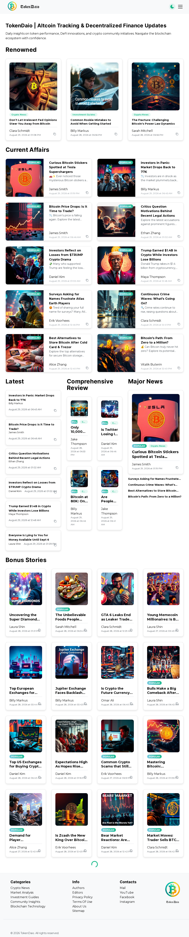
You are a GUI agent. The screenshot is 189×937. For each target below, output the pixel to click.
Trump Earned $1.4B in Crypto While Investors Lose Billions (159, 255)
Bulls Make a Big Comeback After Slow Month (161, 690)
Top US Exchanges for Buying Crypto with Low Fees (25, 764)
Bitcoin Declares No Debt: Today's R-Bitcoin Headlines (162, 911)
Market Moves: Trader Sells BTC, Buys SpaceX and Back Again (162, 837)
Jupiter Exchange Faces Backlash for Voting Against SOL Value (71, 690)
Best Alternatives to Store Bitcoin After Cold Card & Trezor (68, 342)
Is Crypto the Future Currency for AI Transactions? (115, 690)
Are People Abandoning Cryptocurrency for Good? (109, 499)
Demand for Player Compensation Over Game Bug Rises (23, 837)
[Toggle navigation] (180, 7)
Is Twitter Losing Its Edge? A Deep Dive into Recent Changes (109, 432)
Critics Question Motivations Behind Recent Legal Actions (158, 211)
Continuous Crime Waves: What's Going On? (158, 298)
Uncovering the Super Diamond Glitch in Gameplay (23, 617)
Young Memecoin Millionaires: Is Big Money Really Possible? (163, 617)
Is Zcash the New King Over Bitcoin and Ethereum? (71, 837)
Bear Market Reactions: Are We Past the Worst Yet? (114, 837)
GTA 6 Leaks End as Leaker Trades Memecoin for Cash (116, 617)
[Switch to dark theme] (172, 7)
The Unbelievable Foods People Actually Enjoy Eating (70, 617)
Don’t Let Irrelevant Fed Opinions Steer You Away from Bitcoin (33, 121)
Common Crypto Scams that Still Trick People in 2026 (115, 764)
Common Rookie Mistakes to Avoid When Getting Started (91, 121)
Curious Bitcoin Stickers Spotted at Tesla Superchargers (68, 167)
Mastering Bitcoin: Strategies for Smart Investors (161, 764)
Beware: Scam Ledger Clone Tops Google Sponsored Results (68, 911)
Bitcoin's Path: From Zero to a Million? (154, 496)
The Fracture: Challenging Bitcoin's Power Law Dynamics (153, 121)
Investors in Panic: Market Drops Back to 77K (158, 167)
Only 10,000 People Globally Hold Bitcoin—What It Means (79, 429)
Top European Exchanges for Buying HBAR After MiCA (22, 690)
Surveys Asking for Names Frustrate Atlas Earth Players (66, 298)
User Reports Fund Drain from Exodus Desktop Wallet (117, 911)
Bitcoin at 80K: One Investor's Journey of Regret (79, 499)
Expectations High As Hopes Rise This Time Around (71, 764)
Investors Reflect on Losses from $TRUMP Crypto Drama (66, 255)
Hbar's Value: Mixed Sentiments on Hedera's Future (25, 911)
